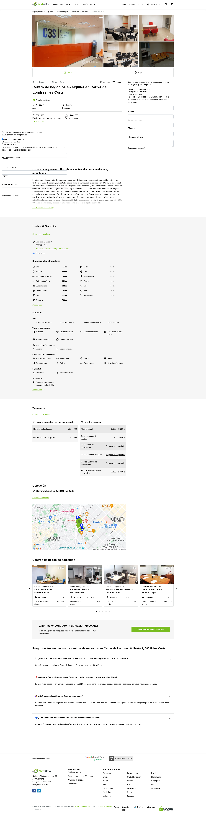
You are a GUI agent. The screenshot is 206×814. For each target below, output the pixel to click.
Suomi (105, 785)
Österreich (131, 788)
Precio (140, 4)
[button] (58, 568)
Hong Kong (156, 777)
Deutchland (108, 788)
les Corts (85, 11)
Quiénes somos (89, 4)
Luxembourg (132, 773)
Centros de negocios (62, 11)
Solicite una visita (135, 94)
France (130, 781)
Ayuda (76, 4)
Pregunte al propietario (138, 92)
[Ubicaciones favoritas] (172, 4)
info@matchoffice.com (41, 782)
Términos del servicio (103, 806)
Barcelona (75, 11)
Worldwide (155, 788)
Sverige (106, 777)
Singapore (155, 781)
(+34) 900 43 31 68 (40, 785)
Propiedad (49, 11)
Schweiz (130, 792)
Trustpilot (131, 129)
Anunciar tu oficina (127, 4)
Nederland (107, 792)
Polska (154, 773)
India (153, 785)
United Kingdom (134, 777)
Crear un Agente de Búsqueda (80, 776)
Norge (105, 781)
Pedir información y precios (139, 89)
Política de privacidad (83, 806)
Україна (130, 796)
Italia (129, 785)
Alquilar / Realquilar (60, 4)
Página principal (37, 11)
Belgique (107, 796)
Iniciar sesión (155, 4)
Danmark (107, 773)
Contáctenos (73, 784)
